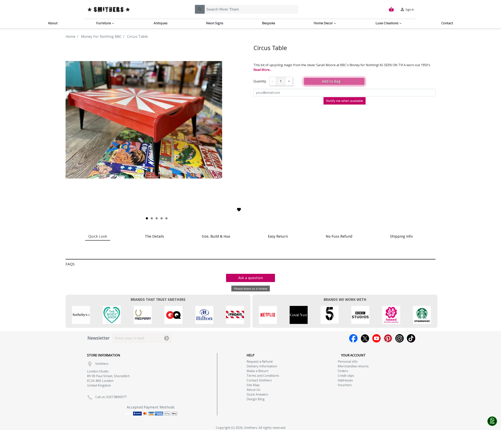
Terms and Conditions (263, 375)
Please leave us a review (250, 288)
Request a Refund (259, 361)
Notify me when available (344, 101)
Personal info (348, 361)
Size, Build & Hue (216, 236)
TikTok (411, 338)
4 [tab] (161, 218)
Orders (343, 371)
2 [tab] (151, 218)
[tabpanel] (157, 119)
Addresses (345, 380)
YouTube (376, 338)
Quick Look (97, 236)
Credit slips (346, 375)
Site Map (253, 385)
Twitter (365, 338)
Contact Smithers (259, 380)
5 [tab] (166, 218)
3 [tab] (156, 218)
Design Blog (256, 399)
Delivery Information (262, 366)
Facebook (353, 338)
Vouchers (345, 385)
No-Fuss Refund (339, 236)
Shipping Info (401, 236)
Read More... (262, 70)
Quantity (259, 81)
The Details (154, 236)
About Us (253, 390)
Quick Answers (257, 394)
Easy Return (278, 236)
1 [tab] (147, 218)
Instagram (399, 338)
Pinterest (388, 338)
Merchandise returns (353, 366)
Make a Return (257, 371)
